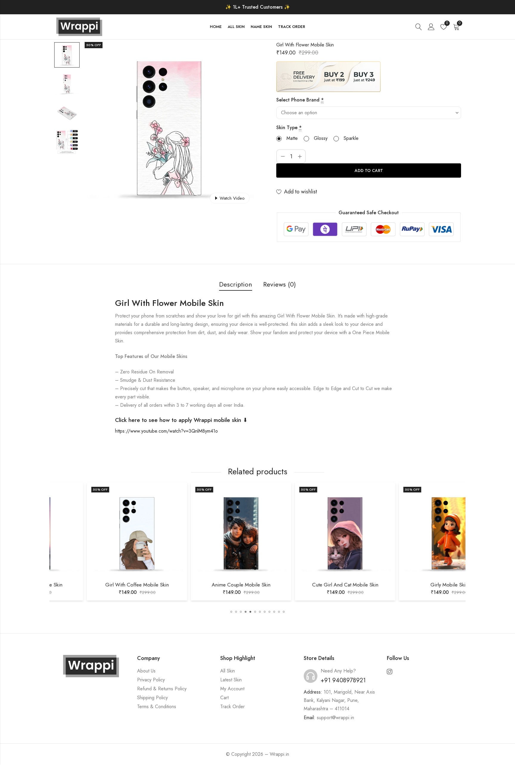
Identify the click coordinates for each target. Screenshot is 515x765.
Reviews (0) (279, 284)
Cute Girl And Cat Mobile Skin (310, 584)
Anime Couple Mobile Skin (205, 584)
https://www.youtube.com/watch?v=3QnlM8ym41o (166, 431)
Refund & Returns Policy (162, 688)
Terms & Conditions (156, 706)
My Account (232, 688)
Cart (224, 697)
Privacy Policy (151, 679)
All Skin (227, 670)
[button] (231, 612)
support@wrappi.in (335, 717)
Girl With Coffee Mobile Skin (101, 584)
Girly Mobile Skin (413, 584)
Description (235, 284)
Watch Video (232, 198)
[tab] (235, 285)
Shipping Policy (152, 697)
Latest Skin (231, 679)
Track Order (232, 706)
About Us (146, 670)
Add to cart (369, 170)
